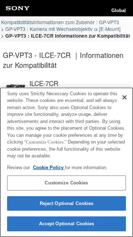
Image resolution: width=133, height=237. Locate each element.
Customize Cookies (66, 182)
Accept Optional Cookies (66, 223)
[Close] (124, 97)
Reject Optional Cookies (67, 203)
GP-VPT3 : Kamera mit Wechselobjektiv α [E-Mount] (63, 28)
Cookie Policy (49, 167)
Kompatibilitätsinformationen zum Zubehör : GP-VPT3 (60, 22)
